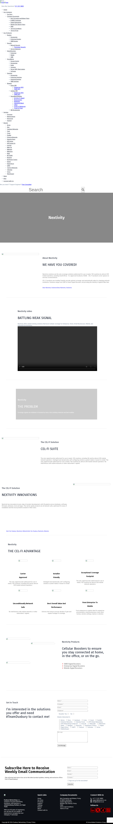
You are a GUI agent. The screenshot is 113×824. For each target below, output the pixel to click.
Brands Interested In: (63, 717)
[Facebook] (103, 810)
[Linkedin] (92, 810)
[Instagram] (108, 810)
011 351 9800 (19, 6)
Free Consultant (26, 184)
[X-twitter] (98, 810)
